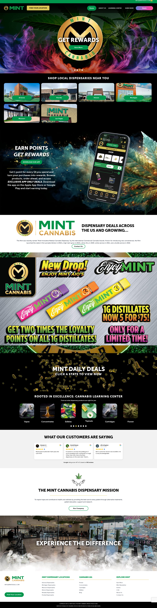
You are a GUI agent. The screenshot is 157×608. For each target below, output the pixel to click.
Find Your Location (38, 8)
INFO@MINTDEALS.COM (12, 584)
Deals (144, 8)
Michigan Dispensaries (48, 585)
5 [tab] (81, 426)
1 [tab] (75, 70)
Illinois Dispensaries (48, 590)
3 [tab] (80, 70)
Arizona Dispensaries (48, 582)
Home (91, 8)
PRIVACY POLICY (91, 603)
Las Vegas (59, 118)
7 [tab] (86, 426)
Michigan (133, 98)
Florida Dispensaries (48, 595)
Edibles (130, 421)
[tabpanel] (78, 38)
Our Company (78, 508)
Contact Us (78, 246)
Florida (59, 98)
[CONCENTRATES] (109, 411)
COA (117, 590)
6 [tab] (83, 426)
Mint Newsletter (121, 585)
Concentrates (110, 421)
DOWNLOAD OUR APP (31, 162)
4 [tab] (82, 70)
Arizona (22, 98)
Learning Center (115, 8)
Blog (80, 592)
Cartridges (27, 421)
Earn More (129, 8)
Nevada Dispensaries (48, 592)
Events (118, 587)
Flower (47, 421)
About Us (102, 8)
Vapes (89, 421)
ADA (97, 603)
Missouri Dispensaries (48, 587)
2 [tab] (77, 70)
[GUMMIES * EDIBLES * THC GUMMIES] (130, 411)
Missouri (22, 118)
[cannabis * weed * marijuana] (47, 411)
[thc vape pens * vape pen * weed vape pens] (89, 411)
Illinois (96, 98)
